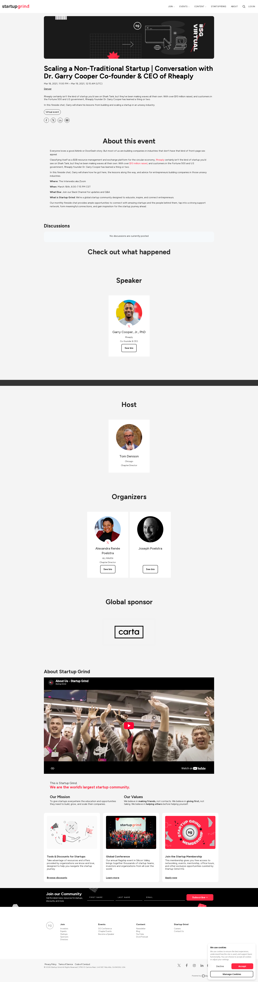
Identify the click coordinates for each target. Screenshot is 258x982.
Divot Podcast (142, 937)
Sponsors (64, 937)
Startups (63, 934)
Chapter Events (105, 931)
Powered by (196, 976)
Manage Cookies (232, 974)
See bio (129, 348)
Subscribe (198, 897)
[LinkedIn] (202, 965)
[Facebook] (187, 965)
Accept (242, 966)
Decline (220, 966)
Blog (138, 931)
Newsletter (140, 928)
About (234, 6)
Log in (251, 6)
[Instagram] (194, 965)
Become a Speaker (106, 934)
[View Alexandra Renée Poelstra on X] (107, 542)
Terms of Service (65, 964)
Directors (64, 939)
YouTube (140, 934)
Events (183, 6)
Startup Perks (218, 6)
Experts (63, 931)
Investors (64, 928)
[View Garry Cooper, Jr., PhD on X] (129, 326)
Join (170, 6)
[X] (179, 965)
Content (199, 6)
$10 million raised (138, 163)
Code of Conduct (82, 964)
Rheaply (160, 159)
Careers (177, 928)
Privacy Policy (51, 964)
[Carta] (129, 632)
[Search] (244, 6)
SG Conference (105, 928)
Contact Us (179, 931)
